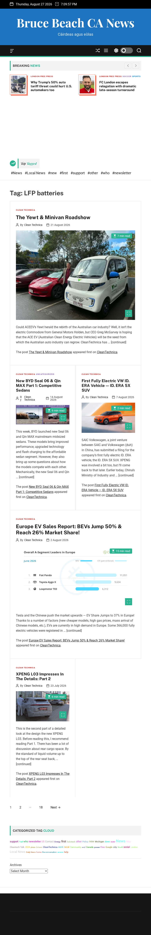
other (79, 841)
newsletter (35, 841)
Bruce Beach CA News (75, 22)
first (63, 841)
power (97, 847)
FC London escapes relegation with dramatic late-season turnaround (117, 86)
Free (102, 847)
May (128, 841)
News (120, 841)
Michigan (99, 841)
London (134, 847)
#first (64, 173)
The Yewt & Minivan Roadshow (53, 217)
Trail (21, 842)
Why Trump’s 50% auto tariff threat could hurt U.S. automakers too (51, 86)
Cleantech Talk (17, 847)
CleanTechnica (107, 352)
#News (17, 173)
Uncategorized (45, 374)
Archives (16, 865)
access (60, 852)
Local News (17, 852)
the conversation (49, 852)
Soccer (126, 76)
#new (53, 173)
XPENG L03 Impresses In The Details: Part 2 (40, 676)
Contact (49, 841)
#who (105, 173)
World (120, 847)
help (66, 852)
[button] (135, 66)
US (42, 841)
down (107, 841)
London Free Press (42, 76)
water (113, 842)
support (14, 841)
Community (75, 847)
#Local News (35, 173)
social (126, 847)
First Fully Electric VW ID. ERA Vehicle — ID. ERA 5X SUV (106, 385)
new (91, 841)
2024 (27, 847)
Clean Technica (25, 210)
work (60, 847)
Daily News (31, 852)
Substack (71, 842)
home (38, 852)
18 (41, 807)
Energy (57, 842)
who (25, 841)
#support (78, 173)
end (83, 847)
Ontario (39, 847)
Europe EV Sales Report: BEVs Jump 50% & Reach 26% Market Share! (69, 529)
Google (109, 847)
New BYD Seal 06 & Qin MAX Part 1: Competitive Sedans (39, 385)
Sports (136, 76)
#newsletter (121, 173)
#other (93, 173)
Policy (85, 841)
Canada (89, 847)
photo (33, 847)
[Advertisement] (75, 125)
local (66, 847)
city (115, 847)
